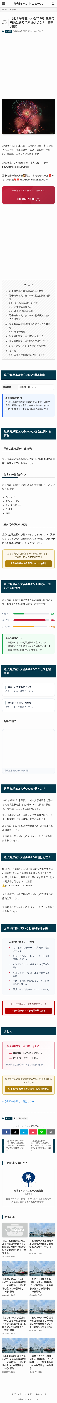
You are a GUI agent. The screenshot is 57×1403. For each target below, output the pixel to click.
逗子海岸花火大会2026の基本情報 (26, 290)
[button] (6, 1131)
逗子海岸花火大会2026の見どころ (26, 336)
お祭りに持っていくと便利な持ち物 (27, 346)
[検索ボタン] (53, 3)
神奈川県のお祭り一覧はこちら (18, 1101)
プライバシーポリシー (26, 1394)
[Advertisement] (28, 66)
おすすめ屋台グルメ (23, 307)
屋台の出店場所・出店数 (26, 303)
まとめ (12, 350)
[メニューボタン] (3, 3)
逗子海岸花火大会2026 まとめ (29, 355)
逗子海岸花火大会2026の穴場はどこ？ (28, 341)
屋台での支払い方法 (23, 311)
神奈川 (8, 31)
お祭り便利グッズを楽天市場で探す (29, 1010)
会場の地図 (19, 332)
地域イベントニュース (28, 3)
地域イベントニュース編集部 (28, 1190)
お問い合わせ (41, 1394)
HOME (13, 1394)
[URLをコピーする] (51, 1131)
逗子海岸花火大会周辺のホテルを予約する (28, 1089)
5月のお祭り (22, 1118)
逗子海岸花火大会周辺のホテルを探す (28, 563)
